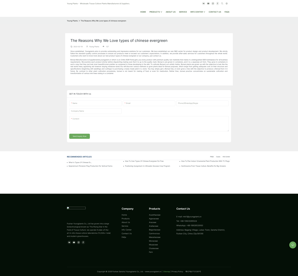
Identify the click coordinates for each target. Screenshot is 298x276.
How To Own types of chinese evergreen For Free (144, 161)
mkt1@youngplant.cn (192, 216)
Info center (226, 157)
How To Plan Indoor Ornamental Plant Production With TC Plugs (205, 161)
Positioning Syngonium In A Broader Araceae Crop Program (147, 166)
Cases (218, 157)
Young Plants (72, 21)
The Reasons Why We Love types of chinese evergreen (103, 21)
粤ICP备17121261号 (193, 271)
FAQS (212, 157)
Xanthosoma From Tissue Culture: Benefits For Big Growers (203, 166)
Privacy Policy (178, 271)
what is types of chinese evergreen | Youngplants (81, 162)
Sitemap (166, 271)
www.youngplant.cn (153, 271)
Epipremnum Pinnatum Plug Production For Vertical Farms (90, 166)
